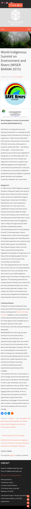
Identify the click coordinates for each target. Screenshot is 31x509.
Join (21, 5)
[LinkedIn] (28, 502)
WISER (11, 421)
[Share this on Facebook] (2, 413)
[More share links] (12, 413)
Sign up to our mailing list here (11, 475)
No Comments (18, 77)
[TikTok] (28, 506)
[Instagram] (28, 496)
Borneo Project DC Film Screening (12, 435)
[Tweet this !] (5, 413)
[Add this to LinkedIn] (9, 413)
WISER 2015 (18, 421)
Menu (2, 29)
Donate (14, 5)
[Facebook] (28, 499)
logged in (12, 455)
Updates (11, 418)
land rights (22, 418)
